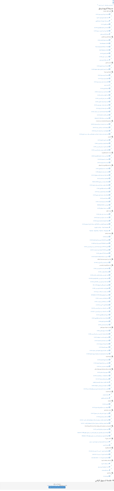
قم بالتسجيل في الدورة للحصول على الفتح (57, 487)
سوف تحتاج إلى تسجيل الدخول (53, 485)
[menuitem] (113, 3)
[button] (113, 1)
